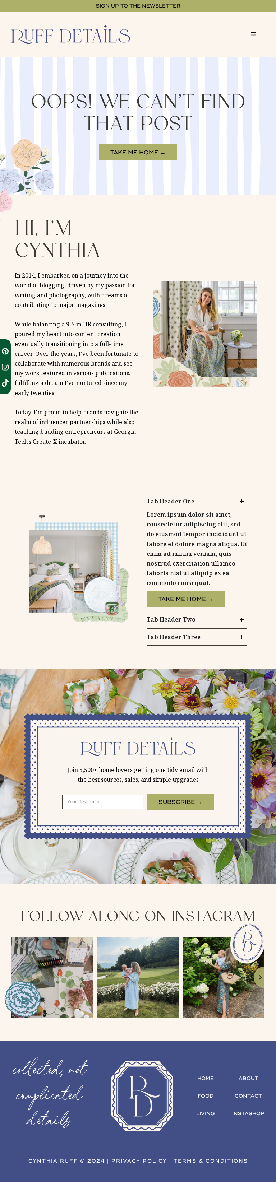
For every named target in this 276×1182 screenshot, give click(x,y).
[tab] (197, 552)
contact (248, 1096)
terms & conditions (211, 1161)
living (205, 1114)
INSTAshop (248, 1114)
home (205, 1078)
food (205, 1096)
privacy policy (139, 1161)
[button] (253, 34)
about (248, 1078)
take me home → (138, 152)
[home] (81, 34)
